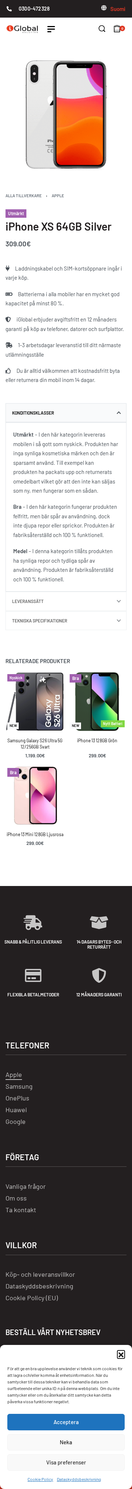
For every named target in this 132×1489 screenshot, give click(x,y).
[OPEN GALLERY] (66, 114)
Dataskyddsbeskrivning (79, 1479)
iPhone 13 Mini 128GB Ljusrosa (35, 834)
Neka (66, 1442)
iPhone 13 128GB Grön (97, 740)
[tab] (66, 412)
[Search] (102, 28)
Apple (58, 195)
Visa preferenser (66, 1462)
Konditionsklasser (33, 412)
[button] (121, 1354)
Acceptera (66, 1422)
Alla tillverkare (24, 195)
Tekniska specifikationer (39, 620)
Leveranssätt (28, 601)
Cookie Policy (40, 1479)
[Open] (51, 29)
